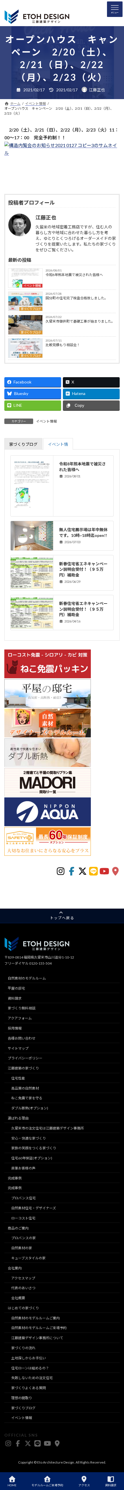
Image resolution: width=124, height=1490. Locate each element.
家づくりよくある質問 (28, 1388)
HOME (11, 1485)
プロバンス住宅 (23, 1198)
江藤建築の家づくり (23, 1068)
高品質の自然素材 (25, 1088)
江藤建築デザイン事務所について (37, 1338)
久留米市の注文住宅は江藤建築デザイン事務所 (47, 1128)
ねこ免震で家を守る (26, 1098)
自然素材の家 (21, 1248)
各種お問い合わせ (21, 1038)
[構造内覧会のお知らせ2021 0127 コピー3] (62, 152)
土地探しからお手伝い (28, 1358)
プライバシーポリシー (25, 1058)
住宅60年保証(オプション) (31, 1158)
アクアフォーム (20, 1018)
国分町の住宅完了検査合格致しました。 (77, 298)
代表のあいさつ (23, 1288)
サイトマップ (18, 1048)
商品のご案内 (18, 1228)
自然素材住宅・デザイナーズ (33, 1208)
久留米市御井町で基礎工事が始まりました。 (80, 321)
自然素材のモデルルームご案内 (35, 1318)
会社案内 (15, 1268)
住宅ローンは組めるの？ (30, 1368)
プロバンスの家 (23, 1238)
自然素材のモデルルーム (27, 978)
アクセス (84, 1485)
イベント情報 (32, 285)
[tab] (23, 444)
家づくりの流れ (23, 1348)
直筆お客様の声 (23, 1168)
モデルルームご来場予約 (47, 1485)
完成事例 (15, 1178)
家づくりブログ (31, 309)
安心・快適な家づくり (28, 1138)
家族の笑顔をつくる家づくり (33, 1148)
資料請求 (15, 998)
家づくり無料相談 (21, 1008)
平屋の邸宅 (16, 988)
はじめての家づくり (23, 1308)
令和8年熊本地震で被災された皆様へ (74, 275)
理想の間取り (21, 1398)
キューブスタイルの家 (28, 1258)
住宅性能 (18, 1078)
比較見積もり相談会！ (63, 345)
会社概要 (18, 1298)
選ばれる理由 (18, 1118)
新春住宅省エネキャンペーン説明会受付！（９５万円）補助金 (83, 569)
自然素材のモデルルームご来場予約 (39, 1328)
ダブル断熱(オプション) (29, 1108)
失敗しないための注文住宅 (32, 1378)
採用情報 (15, 1028)
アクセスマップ (23, 1278)
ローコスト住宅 (23, 1218)
